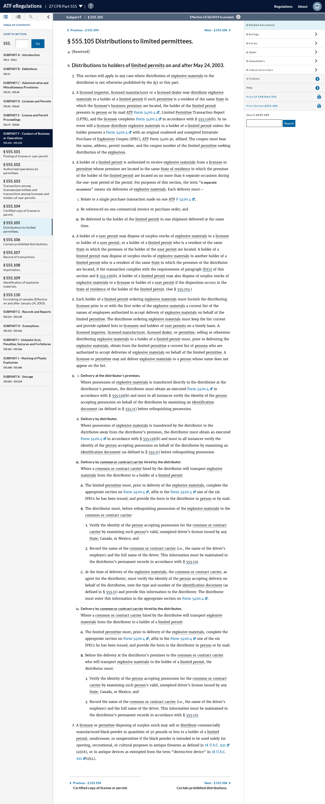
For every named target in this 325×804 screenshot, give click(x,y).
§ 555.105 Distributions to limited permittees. (130, 41)
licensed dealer (169, 92)
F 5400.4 (183, 199)
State (220, 99)
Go (38, 43)
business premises (126, 106)
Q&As (251, 52)
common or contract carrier (121, 462)
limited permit (131, 99)
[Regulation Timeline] (18, 17)
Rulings (252, 34)
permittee (165, 99)
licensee (100, 106)
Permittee (184, 112)
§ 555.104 (85, 30)
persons (201, 346)
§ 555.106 (216, 30)
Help (249, 87)
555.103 (183, 289)
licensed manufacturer (129, 92)
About (303, 6)
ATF (129, 112)
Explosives (106, 139)
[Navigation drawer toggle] (48, 17)
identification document (100, 452)
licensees (131, 326)
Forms (251, 43)
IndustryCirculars (259, 70)
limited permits (148, 65)
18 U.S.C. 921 (215, 745)
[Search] (31, 17)
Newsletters (255, 61)
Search (289, 123)
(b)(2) (207, 269)
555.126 (204, 119)
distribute (199, 92)
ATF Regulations (22, 6)
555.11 (130, 409)
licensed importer (94, 92)
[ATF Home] (317, 6)
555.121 (192, 562)
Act (155, 82)
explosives (116, 152)
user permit (108, 236)
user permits (175, 326)
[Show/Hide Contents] (316, 34)
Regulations (283, 6)
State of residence (175, 169)
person (101, 112)
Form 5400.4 (145, 112)
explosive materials (187, 76)
